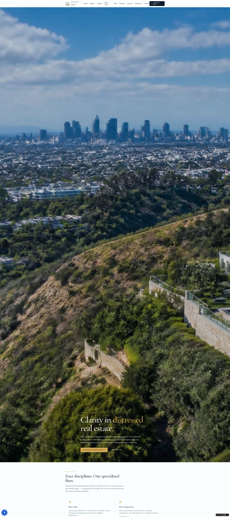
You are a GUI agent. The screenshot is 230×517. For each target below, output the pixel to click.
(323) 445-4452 (156, 3)
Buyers (92, 3)
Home (85, 3)
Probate (122, 3)
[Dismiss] (228, 515)
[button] (4, 512)
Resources (138, 3)
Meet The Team (116, 450)
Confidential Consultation (93, 450)
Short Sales (106, 3)
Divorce (129, 3)
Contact (147, 3)
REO (115, 3)
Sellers (99, 3)
